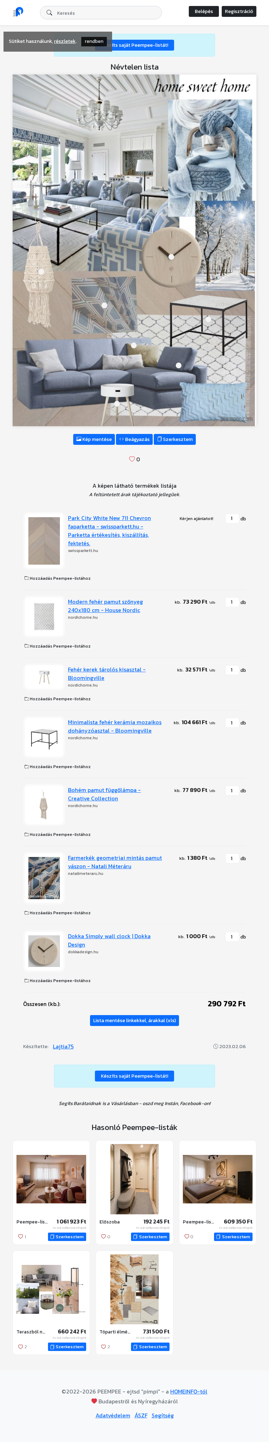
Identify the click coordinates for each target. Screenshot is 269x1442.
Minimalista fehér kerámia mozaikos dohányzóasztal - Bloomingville (114, 726)
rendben (94, 41)
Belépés (204, 11)
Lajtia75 (63, 1046)
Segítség (163, 1415)
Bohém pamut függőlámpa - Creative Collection (104, 794)
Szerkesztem (177, 439)
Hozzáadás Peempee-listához (60, 578)
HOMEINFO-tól (188, 1391)
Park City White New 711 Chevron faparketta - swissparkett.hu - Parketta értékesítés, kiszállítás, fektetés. (109, 530)
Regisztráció (239, 11)
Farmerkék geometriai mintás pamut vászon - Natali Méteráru (115, 861)
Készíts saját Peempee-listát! (134, 45)
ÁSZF (140, 1415)
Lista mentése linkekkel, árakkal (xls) (134, 1020)
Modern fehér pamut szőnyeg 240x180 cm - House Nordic (105, 605)
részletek (65, 41)
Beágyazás (137, 439)
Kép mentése (96, 439)
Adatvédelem (113, 1415)
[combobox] (101, 12)
